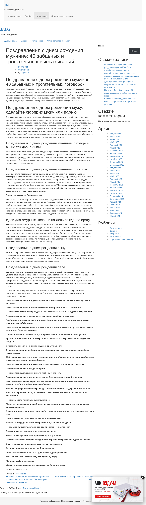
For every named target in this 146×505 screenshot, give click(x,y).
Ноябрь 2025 (116, 159)
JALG (8, 4)
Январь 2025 (116, 187)
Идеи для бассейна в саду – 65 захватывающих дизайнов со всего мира (120, 93)
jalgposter (25, 72)
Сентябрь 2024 (117, 198)
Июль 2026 (115, 136)
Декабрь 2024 (116, 190)
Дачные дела (14, 15)
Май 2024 (114, 210)
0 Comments (23, 69)
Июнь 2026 (115, 139)
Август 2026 (115, 133)
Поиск (101, 45)
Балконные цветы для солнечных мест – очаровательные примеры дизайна (120, 101)
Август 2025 (115, 167)
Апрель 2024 (116, 213)
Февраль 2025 (116, 184)
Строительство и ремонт (62, 15)
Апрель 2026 (116, 144)
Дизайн (28, 15)
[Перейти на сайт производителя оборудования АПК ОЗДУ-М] (117, 489)
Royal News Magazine (33, 488)
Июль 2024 (115, 204)
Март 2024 (115, 215)
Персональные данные (71, 501)
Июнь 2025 (115, 173)
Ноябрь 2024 (116, 193)
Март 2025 (115, 181)
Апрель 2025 (116, 179)
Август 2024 (115, 201)
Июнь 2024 (115, 207)
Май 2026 (114, 142)
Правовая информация (50, 501)
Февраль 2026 (116, 150)
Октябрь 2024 (116, 196)
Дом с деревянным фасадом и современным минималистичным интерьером (120, 84)
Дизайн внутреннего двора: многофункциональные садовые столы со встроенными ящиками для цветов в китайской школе (121, 74)
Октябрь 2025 (116, 161)
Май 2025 (114, 176)
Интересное (41, 15)
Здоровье (114, 233)
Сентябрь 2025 (117, 164)
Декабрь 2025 (116, 156)
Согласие (87, 501)
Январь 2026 (116, 153)
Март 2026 (115, 147)
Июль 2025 (115, 170)
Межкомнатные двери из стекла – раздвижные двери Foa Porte (120, 66)
